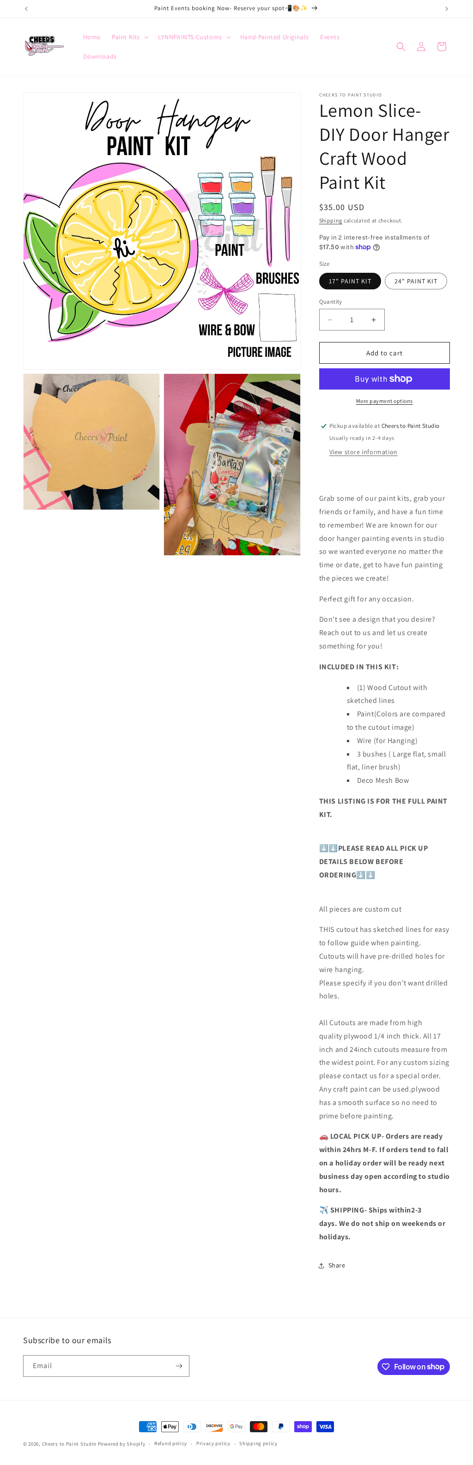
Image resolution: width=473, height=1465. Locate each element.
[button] (129, 37)
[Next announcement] (447, 9)
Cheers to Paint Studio (69, 1444)
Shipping (331, 220)
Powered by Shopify (122, 1444)
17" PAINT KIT (350, 281)
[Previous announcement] (26, 9)
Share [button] (337, 1265)
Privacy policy (213, 1443)
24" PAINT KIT (415, 281)
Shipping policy (258, 1443)
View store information (363, 452)
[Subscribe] (179, 1366)
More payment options (384, 400)
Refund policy (170, 1443)
